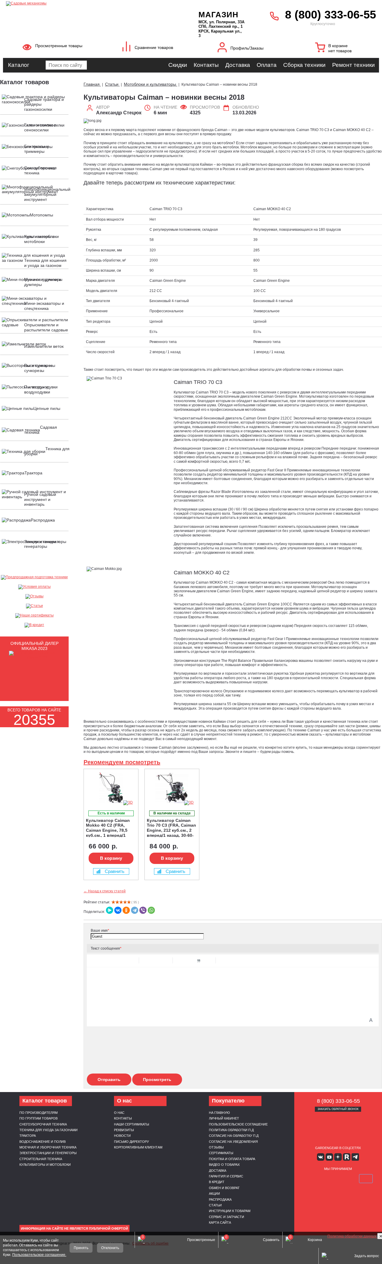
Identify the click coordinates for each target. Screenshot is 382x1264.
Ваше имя (100, 930)
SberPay (366, 1178)
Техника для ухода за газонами (48, 1130)
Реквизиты (124, 1130)
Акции (214, 1193)
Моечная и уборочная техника (47, 1147)
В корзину (111, 858)
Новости (122, 1135)
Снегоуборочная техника (43, 1124)
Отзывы (216, 1147)
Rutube (346, 1157)
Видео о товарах (224, 1164)
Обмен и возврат (224, 1188)
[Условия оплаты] (34, 587)
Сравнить (114, 871)
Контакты (206, 65)
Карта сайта (220, 1222)
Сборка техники (304, 65)
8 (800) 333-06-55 (330, 14)
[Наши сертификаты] (34, 615)
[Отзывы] (34, 596)
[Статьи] (34, 606)
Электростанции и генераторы (48, 1153)
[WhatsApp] (151, 910)
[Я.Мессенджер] (109, 910)
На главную (219, 1112)
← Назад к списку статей (105, 891)
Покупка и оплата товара (232, 1159)
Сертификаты (221, 1153)
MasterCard (323, 1178)
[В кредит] (34, 625)
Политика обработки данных (352, 1236)
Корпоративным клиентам (138, 1147)
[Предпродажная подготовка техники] (34, 577)
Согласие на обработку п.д (233, 1135)
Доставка (237, 65)
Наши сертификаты (131, 1124)
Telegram (355, 1157)
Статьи (215, 1205)
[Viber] (143, 910)
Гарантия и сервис (226, 1176)
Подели (344, 1178)
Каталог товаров (24, 82)
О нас (119, 1112)
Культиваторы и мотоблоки (45, 1164)
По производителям (38, 1112)
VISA (309, 1178)
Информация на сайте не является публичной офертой (74, 1228)
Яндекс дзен (338, 1157)
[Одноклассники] (126, 910)
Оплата (267, 65)
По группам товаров (38, 1118)
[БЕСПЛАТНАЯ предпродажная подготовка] (90, 777)
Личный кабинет (224, 1118)
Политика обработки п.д (231, 1130)
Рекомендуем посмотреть (122, 762)
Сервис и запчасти (226, 1217)
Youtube (329, 1157)
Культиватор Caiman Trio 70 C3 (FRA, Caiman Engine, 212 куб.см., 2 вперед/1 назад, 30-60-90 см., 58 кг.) (171, 827)
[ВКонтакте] (117, 910)
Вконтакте (320, 1157)
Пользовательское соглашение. (39, 1255)
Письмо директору (131, 1141)
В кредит (216, 1182)
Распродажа (220, 1199)
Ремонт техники (353, 65)
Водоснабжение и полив (42, 1141)
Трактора (27, 1135)
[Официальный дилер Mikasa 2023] (34, 657)
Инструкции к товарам (229, 1211)
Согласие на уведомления (233, 1141)
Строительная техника (40, 1159)
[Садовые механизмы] (89, 3)
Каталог (18, 65)
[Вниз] (355, 42)
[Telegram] (134, 910)
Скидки (177, 65)
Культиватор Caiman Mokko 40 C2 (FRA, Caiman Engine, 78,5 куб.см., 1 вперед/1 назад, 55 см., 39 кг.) (108, 827)
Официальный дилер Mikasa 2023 (34, 646)
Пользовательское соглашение (238, 1124)
